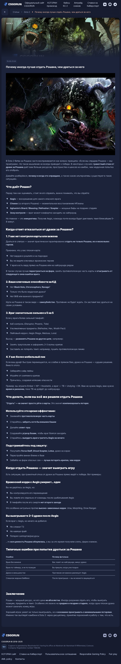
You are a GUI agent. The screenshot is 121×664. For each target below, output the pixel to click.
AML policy (6, 659)
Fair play (113, 654)
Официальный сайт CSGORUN (34, 4)
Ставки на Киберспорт (93, 4)
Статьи (16, 12)
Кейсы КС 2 (66, 4)
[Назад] (4, 12)
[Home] (13, 4)
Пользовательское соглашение (60, 654)
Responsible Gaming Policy (93, 654)
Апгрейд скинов (77, 4)
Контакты (20, 659)
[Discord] (110, 4)
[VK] (104, 4)
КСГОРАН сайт (8, 654)
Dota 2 (27, 12)
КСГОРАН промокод (52, 4)
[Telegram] (115, 4)
